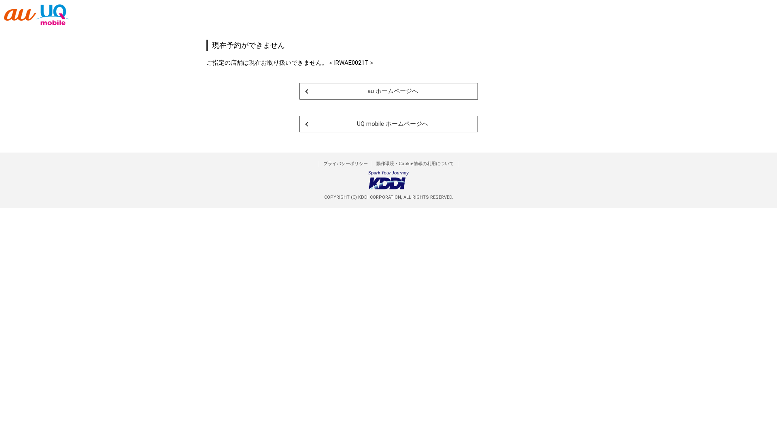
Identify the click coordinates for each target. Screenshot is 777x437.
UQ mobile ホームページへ (392, 123)
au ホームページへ (392, 91)
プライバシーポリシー (345, 163)
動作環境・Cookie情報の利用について (415, 163)
